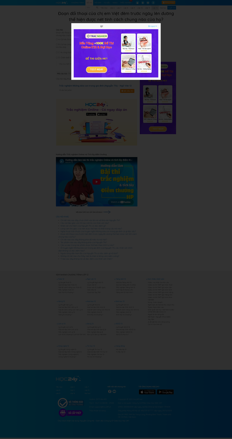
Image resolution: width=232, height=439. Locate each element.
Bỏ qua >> (152, 26)
